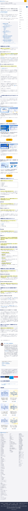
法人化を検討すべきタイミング (7, 24)
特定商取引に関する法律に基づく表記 (23, 503)
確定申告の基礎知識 (21, 439)
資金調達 (20, 15)
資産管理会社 (3, 68)
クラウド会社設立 (2, 478)
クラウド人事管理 (2, 458)
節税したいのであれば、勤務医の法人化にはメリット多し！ (9, 43)
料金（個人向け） (11, 441)
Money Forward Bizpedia (21, 436)
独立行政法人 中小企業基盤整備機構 (6, 363)
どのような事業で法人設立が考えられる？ (8, 25)
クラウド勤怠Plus (3, 461)
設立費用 (4, 32)
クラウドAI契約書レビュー (3, 477)
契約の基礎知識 (20, 442)
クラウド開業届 (2, 479)
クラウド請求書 (3, 442)
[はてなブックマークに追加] (11, 377)
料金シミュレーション (12, 444)
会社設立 (15, 297)
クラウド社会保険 (2, 465)
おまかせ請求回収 (2, 473)
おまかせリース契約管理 (3, 474)
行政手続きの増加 (5, 34)
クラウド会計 (2, 436)
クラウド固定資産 (2, 450)
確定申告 (10, 243)
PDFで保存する (9, 139)
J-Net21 (3, 364)
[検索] (26, 6)
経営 (19, 24)
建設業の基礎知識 (20, 447)
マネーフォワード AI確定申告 (3, 441)
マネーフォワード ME (21, 462)
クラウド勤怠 (3, 459)
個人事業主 (9, 298)
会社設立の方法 (21, 17)
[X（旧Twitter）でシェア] (7, 377)
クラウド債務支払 (2, 449)
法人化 (10, 16)
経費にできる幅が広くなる (6, 30)
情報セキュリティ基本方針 (12, 503)
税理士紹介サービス (11, 437)
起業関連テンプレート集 (21, 456)
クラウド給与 (2, 462)
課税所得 (12, 53)
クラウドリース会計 (3, 438)
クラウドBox (3, 454)
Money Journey (20, 465)
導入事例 (10, 436)
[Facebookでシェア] (3, 377)
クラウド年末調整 (2, 463)
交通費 (15, 85)
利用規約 (17, 503)
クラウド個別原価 (2, 451)
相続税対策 (5, 28)
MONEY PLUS (20, 464)
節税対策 (4, 29)
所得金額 (3, 57)
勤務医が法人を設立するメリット (6, 26)
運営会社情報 (2, 503)
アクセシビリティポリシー (22, 504)
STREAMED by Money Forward (3, 492)
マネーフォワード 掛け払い (3, 455)
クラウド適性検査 (2, 470)
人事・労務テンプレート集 (21, 454)
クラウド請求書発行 (3, 444)
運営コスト (5, 33)
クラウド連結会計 (2, 453)
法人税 (10, 54)
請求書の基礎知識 (20, 441)
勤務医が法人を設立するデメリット (7, 31)
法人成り (20, 28)
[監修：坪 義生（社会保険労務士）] (2, 350)
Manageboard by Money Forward (4, 494)
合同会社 (8, 232)
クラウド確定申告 (3, 440)
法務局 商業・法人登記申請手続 (5, 362)
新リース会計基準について (3, 485)
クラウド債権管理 (3, 446)
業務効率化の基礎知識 (21, 445)
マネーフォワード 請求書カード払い (4, 490)
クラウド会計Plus (3, 437)
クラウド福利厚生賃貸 (3, 467)
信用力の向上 (5, 27)
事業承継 (20, 13)
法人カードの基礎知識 (21, 444)
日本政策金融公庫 (4, 365)
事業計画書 (20, 11)
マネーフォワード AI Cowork (3, 498)
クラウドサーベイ (3, 469)
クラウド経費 (2, 448)
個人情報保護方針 (6, 503)
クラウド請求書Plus (2, 445)
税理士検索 (11, 438)
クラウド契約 (2, 476)
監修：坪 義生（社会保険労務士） (4, 12)
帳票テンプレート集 (21, 453)
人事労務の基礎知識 (21, 440)
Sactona (4, 495)
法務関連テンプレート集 (21, 455)
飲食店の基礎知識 (20, 446)
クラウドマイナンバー (3, 466)
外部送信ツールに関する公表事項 (6, 504)
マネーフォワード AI (3, 499)
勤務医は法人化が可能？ (5, 23)
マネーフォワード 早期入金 (3, 491)
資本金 (11, 58)
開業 (19, 26)
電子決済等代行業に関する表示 (14, 504)
